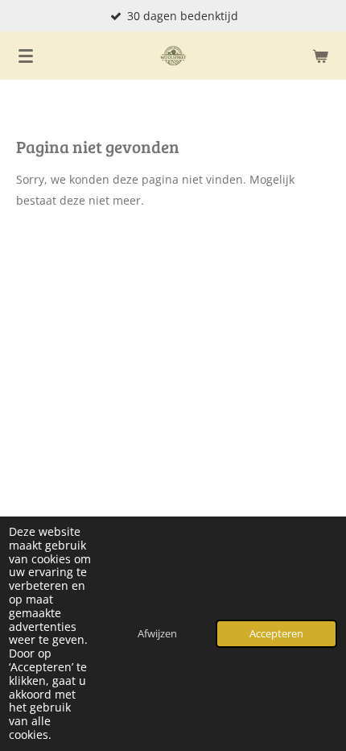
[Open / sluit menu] (25, 55)
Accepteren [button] (276, 634)
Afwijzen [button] (157, 634)
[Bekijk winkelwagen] (320, 55)
